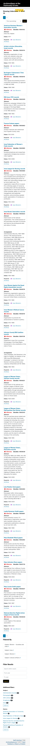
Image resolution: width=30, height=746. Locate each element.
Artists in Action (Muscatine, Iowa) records (13, 47)
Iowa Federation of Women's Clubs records (13, 145)
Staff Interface (17, 740)
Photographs (8, 695)
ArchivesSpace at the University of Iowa (11, 4)
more (5, 705)
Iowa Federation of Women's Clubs (14, 716)
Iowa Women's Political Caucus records (14, 311)
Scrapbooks (7, 700)
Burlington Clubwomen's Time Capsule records (14, 73)
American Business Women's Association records (13, 26)
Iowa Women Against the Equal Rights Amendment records (14, 286)
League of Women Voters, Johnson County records (12, 377)
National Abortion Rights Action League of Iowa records (14, 614)
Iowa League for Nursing (11, 718)
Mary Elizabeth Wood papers (13, 538)
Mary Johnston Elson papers (13, 562)
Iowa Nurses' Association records (14, 212)
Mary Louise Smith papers (12, 587)
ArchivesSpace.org (11, 742)
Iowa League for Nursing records (14, 169)
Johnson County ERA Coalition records (13, 333)
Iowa (5, 702)
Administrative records (10, 693)
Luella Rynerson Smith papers (14, 511)
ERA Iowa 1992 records (11, 97)
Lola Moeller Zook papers (12, 487)
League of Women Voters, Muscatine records (12, 448)
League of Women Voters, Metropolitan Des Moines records (15, 409)
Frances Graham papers (11, 123)
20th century (8, 698)
